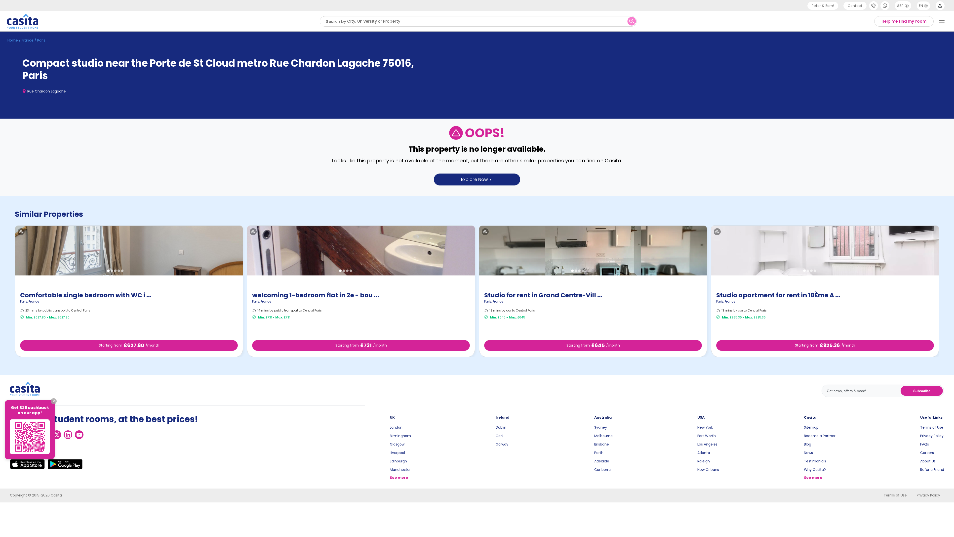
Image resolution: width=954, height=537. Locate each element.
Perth (598, 452)
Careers (927, 452)
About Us (928, 461)
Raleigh (703, 461)
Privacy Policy (932, 435)
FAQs (924, 444)
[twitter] (56, 434)
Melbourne (603, 435)
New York (705, 427)
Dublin (501, 427)
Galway (502, 444)
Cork (500, 435)
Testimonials (815, 461)
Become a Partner (819, 435)
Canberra (602, 469)
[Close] (54, 401)
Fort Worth (706, 435)
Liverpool (397, 452)
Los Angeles (707, 444)
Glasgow (397, 444)
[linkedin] (68, 434)
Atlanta (703, 452)
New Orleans (708, 469)
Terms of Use (931, 427)
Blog (807, 444)
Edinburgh (398, 461)
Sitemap (811, 427)
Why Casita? (815, 469)
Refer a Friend (932, 469)
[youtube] (79, 434)
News (808, 452)
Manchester (400, 469)
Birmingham (400, 435)
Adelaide (601, 461)
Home (12, 40)
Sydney (600, 427)
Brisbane (601, 444)
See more (399, 477)
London (396, 427)
